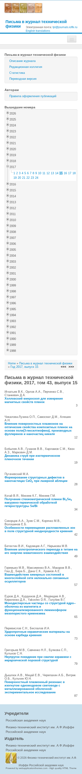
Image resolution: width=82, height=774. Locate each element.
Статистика (17, 73)
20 (19, 177)
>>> (71, 366)
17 (69, 173)
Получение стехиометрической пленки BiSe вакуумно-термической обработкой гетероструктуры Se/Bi (38, 502)
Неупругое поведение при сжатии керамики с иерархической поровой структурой (38, 658)
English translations (38, 30)
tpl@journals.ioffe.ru (65, 27)
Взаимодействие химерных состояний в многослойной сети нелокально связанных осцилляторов (37, 578)
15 (61, 173)
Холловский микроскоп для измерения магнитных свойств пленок (34, 400)
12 (48, 173)
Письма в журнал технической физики (36, 24)
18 (74, 173)
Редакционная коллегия (25, 67)
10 (39, 173)
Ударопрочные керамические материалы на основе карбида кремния (37, 633)
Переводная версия (22, 78)
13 (52, 173)
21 (23, 177)
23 (32, 177)
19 (15, 177)
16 (65, 173)
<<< (63, 366)
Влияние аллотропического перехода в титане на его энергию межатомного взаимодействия (41, 551)
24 (36, 177)
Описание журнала (22, 61)
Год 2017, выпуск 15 (24, 366)
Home (12, 363)
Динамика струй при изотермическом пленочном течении (32, 457)
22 (28, 177)
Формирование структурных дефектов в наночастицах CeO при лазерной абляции (36, 479)
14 (56, 173)
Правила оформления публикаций (32, 96)
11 (43, 173)
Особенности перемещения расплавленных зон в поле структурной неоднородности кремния (40, 529)
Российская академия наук (26, 720)
